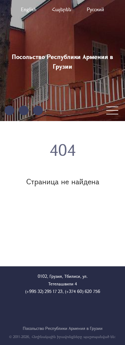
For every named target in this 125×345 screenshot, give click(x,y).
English (28, 9)
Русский (95, 9)
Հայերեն (61, 9)
